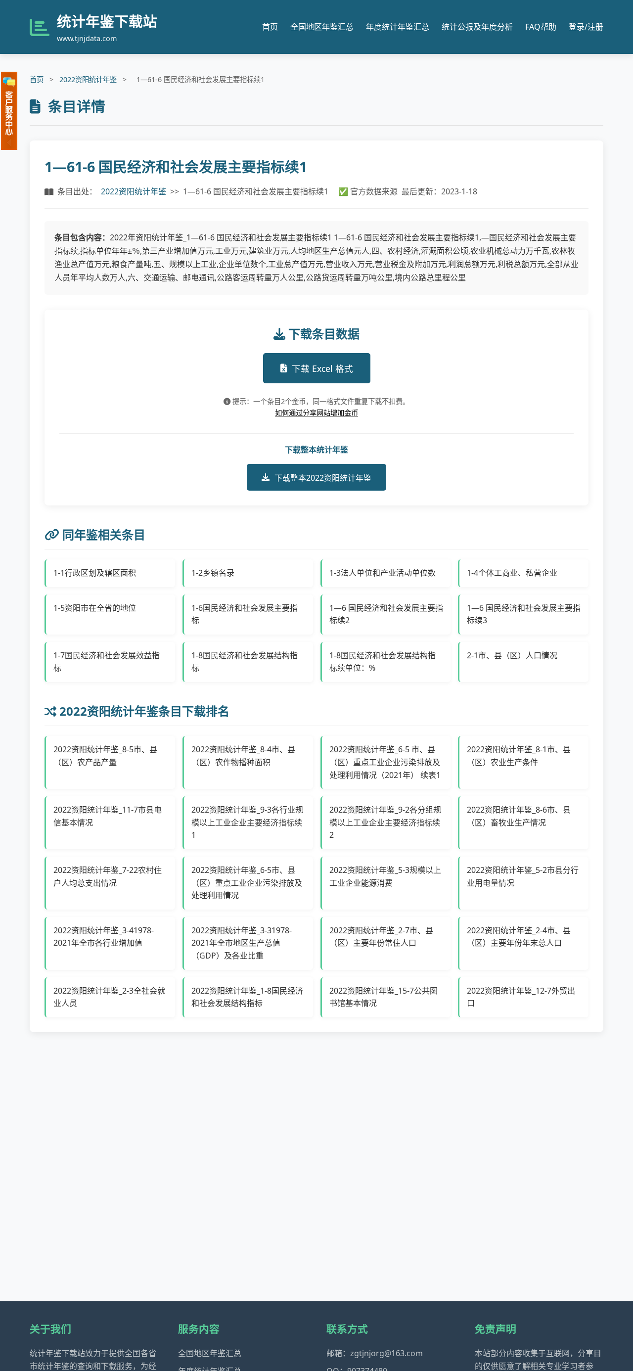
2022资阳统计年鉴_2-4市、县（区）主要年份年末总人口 (519, 937)
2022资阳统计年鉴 (88, 79)
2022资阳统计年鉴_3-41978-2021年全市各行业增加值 (103, 937)
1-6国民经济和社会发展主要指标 (244, 614)
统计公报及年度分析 (477, 26)
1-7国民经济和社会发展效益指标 (106, 662)
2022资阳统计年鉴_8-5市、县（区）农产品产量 (105, 756)
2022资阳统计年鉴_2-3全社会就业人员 (109, 997)
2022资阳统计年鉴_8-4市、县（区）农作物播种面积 (243, 756)
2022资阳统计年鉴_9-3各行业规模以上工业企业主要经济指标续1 (247, 822)
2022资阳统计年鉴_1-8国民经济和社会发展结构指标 (247, 997)
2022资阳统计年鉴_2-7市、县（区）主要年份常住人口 (381, 937)
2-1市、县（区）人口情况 (512, 655)
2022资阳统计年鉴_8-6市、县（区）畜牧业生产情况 (519, 816)
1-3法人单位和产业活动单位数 (382, 572)
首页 (270, 26)
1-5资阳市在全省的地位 (94, 607)
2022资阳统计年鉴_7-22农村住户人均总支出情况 (107, 876)
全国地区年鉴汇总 (322, 26)
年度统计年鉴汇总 (397, 26)
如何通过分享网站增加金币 (316, 412)
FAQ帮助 (540, 26)
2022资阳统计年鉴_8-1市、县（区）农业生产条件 (519, 756)
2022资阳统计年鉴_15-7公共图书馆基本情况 (383, 997)
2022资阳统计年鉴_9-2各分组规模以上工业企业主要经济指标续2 (385, 822)
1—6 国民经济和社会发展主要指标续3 (524, 614)
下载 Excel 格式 (322, 368)
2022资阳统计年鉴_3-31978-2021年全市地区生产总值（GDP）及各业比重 (241, 943)
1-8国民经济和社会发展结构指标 (244, 662)
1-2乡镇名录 (212, 572)
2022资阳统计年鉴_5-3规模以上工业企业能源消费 (385, 876)
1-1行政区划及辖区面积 (94, 572)
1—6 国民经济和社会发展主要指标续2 (386, 614)
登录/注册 (586, 26)
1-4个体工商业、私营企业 (512, 572)
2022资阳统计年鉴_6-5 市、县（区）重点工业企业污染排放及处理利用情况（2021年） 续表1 (385, 762)
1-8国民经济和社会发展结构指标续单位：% (382, 662)
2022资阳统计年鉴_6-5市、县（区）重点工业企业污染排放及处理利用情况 (246, 883)
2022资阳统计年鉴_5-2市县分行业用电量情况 (523, 876)
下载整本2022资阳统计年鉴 (322, 477)
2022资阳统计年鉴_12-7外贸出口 (521, 997)
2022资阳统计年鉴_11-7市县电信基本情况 (107, 816)
